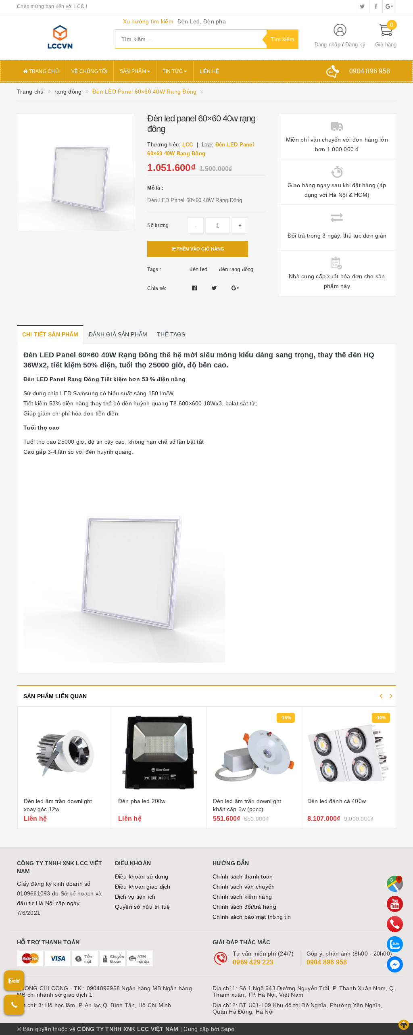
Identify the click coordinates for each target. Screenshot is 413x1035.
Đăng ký (355, 45)
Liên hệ (209, 71)
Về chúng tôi (89, 71)
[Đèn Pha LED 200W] (159, 753)
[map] (395, 884)
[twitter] (362, 6)
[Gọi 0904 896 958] (14, 1005)
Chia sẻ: (156, 288)
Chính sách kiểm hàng (242, 896)
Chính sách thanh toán (243, 876)
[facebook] (375, 6)
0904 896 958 (327, 962)
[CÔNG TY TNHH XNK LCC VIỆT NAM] (60, 36)
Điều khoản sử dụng (142, 876)
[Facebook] (395, 964)
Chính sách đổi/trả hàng (244, 907)
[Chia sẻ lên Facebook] (195, 288)
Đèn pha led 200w (141, 801)
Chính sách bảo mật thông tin (252, 917)
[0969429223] (395, 924)
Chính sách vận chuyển (244, 886)
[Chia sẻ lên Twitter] (215, 288)
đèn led (198, 269)
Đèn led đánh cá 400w (336, 801)
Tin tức (173, 71)
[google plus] (389, 6)
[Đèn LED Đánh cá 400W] (348, 753)
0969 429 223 (253, 962)
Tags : (154, 269)
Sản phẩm (133, 71)
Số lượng (158, 225)
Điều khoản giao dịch (143, 886)
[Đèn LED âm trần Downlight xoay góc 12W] (65, 753)
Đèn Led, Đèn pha (201, 21)
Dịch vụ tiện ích (135, 896)
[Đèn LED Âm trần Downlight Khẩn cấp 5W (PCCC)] (254, 753)
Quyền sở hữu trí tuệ (142, 907)
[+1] (235, 288)
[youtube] (395, 904)
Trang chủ (43, 71)
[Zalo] (395, 944)
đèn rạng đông (236, 269)
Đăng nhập (327, 45)
